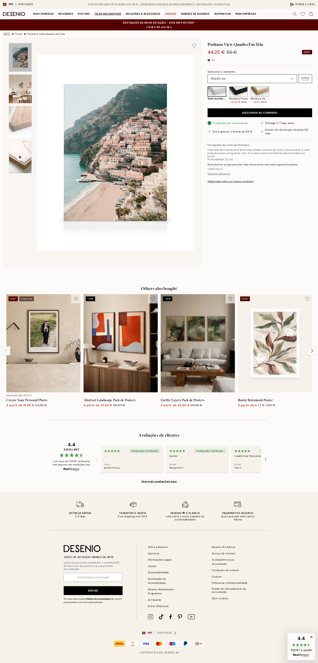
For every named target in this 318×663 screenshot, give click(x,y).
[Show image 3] (20, 122)
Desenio (169, 652)
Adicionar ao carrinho (260, 112)
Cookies (217, 576)
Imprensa (153, 553)
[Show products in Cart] (311, 14)
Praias (19, 34)
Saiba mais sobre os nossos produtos (231, 181)
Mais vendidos (43, 13)
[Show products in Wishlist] (303, 14)
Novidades (65, 13)
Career (152, 566)
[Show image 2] (20, 89)
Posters (84, 13)
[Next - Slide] (315, 95)
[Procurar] (295, 14)
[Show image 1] (20, 57)
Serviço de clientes (223, 553)
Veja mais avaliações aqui (159, 481)
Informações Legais (160, 559)
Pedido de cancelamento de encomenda (229, 590)
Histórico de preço (219, 173)
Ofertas (171, 13)
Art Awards (154, 599)
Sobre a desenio (158, 547)
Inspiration (222, 13)
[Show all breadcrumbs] (7, 34)
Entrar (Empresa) (158, 606)
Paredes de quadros (195, 13)
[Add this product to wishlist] (194, 45)
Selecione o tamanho (222, 71)
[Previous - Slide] (205, 95)
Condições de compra (225, 570)
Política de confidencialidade (230, 583)
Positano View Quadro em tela (46, 34)
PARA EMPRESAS (245, 13)
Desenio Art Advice (223, 547)
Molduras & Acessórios (143, 13)
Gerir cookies (220, 598)
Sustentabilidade (158, 572)
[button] (305, 78)
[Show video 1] (20, 157)
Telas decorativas (107, 13)
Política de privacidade (98, 598)
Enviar (93, 590)
